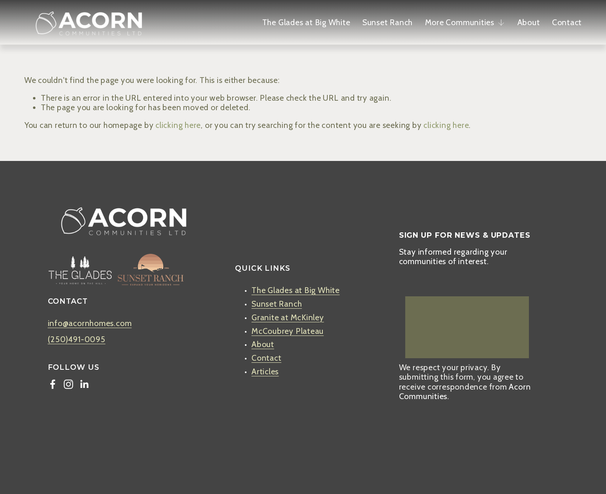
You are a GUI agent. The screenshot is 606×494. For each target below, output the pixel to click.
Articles (265, 371)
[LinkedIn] (84, 384)
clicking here (178, 125)
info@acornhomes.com (90, 323)
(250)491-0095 (77, 339)
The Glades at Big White (306, 22)
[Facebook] (53, 384)
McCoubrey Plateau (287, 331)
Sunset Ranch (387, 22)
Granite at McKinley (287, 317)
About (528, 22)
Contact (567, 22)
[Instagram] (68, 384)
